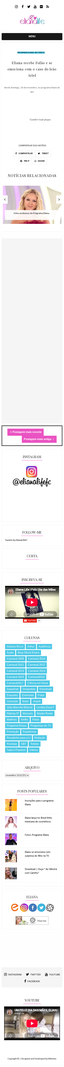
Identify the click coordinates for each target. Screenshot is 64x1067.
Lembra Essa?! (45, 707)
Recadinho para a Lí (18, 737)
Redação (39, 737)
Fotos (41, 695)
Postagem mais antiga (38, 439)
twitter (35, 974)
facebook (33, 981)
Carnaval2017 (15, 683)
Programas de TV (41, 725)
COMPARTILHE (25, 153)
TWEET (45, 153)
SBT (36, 53)
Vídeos (41, 53)
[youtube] (35, 7)
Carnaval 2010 (36, 658)
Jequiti (37, 701)
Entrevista (28, 695)
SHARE (41, 161)
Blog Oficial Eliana (28, 652)
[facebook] (23, 7)
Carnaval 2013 (15, 670)
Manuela (28, 713)
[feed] (48, 7)
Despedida (29, 689)
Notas (35, 719)
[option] (32, 206)
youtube (54, 974)
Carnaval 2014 (36, 670)
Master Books (45, 713)
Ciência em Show (37, 683)
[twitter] (29, 7)
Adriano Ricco (15, 646)
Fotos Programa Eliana (37, 835)
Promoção (13, 731)
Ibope (25, 701)
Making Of (13, 713)
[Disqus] (32, 295)
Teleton (34, 743)
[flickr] (41, 7)
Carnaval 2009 (15, 658)
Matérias (12, 719)
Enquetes (12, 695)
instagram (15, 974)
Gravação (12, 701)
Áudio (10, 652)
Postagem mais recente (27, 432)
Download (46, 689)
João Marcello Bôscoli (19, 707)
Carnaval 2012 (36, 664)
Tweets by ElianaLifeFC (16, 540)
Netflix (24, 719)
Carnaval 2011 (15, 664)
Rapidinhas (29, 731)
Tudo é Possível (16, 750)
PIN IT (26, 161)
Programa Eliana (25, 53)
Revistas (12, 743)
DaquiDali (13, 689)
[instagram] (16, 7)
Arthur (30, 646)
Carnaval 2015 (15, 677)
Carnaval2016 (36, 677)
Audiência (44, 646)
